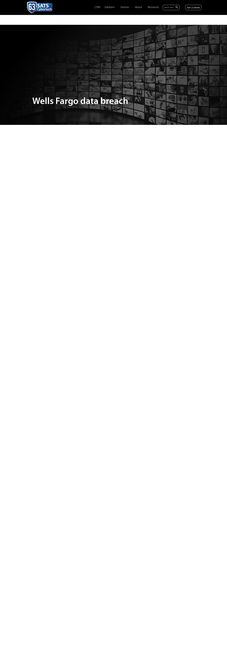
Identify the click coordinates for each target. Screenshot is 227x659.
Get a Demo (193, 7)
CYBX (97, 7)
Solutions (109, 7)
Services (124, 7)
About (138, 7)
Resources (153, 7)
